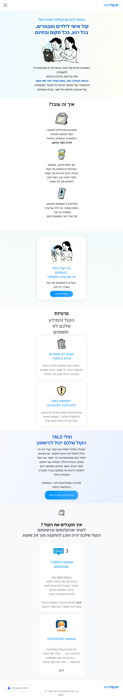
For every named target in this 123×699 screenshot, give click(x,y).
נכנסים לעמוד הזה (61, 577)
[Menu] (5, 5)
